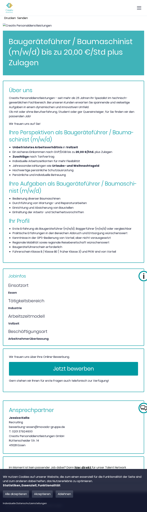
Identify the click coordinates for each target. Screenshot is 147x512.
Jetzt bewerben (73, 369)
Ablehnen (64, 494)
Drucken (10, 18)
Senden (22, 18)
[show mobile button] (139, 8)
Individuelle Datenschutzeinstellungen (25, 503)
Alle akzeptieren (16, 494)
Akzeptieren (42, 494)
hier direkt (83, 467)
